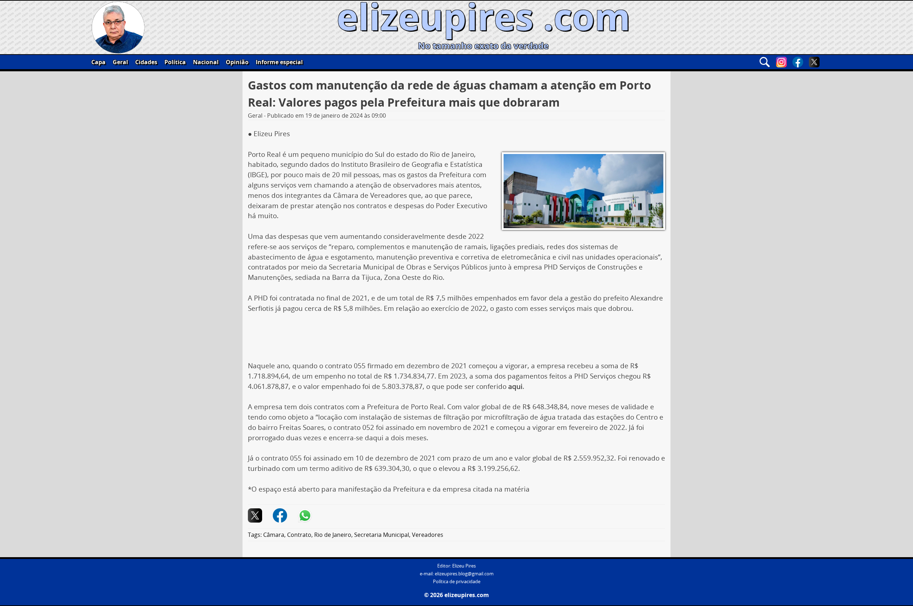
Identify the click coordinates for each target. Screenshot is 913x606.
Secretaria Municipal (381, 535)
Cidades (146, 62)
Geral (120, 62)
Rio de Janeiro (332, 535)
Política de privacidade (456, 582)
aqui (515, 386)
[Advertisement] (456, 340)
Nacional (206, 62)
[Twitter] (814, 62)
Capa (98, 62)
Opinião (237, 62)
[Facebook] (797, 62)
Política (175, 62)
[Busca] (764, 62)
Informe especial (279, 62)
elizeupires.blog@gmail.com (464, 574)
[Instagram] (781, 62)
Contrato (299, 535)
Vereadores (427, 535)
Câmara (273, 535)
